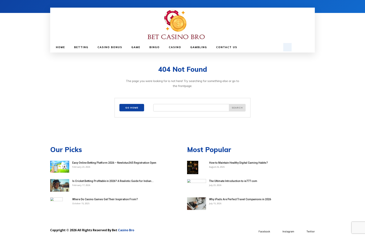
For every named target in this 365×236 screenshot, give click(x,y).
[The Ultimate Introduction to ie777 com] (196, 185)
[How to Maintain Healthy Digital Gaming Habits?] (192, 167)
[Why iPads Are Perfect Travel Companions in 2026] (196, 203)
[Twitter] (301, 231)
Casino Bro (126, 230)
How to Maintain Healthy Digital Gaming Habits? (238, 162)
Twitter (310, 231)
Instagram (288, 231)
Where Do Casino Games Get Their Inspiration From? (105, 199)
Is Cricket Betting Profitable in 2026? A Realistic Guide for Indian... (113, 181)
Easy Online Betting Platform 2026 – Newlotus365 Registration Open (114, 162)
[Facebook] (253, 231)
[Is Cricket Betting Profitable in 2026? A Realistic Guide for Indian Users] (59, 185)
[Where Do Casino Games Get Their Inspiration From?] (56, 204)
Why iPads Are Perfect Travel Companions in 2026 (240, 199)
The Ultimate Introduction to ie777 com (233, 181)
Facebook (264, 231)
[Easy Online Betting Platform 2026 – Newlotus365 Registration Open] (59, 167)
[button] (287, 47)
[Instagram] (277, 231)
